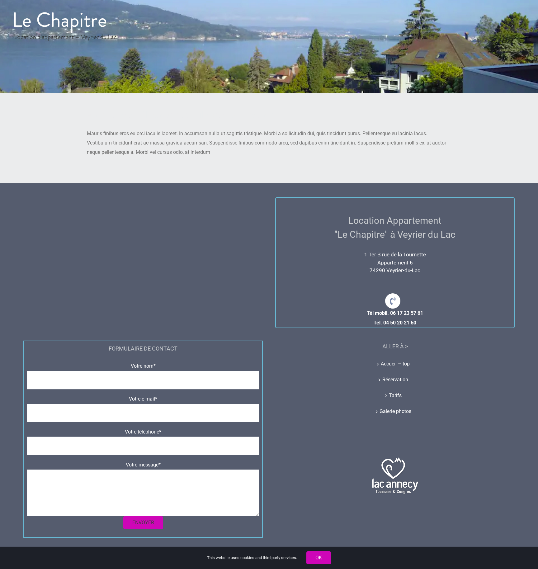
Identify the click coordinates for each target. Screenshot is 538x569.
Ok (318, 558)
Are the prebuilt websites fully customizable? (180, 115)
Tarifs (395, 395)
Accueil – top (395, 364)
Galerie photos (395, 411)
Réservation (395, 380)
